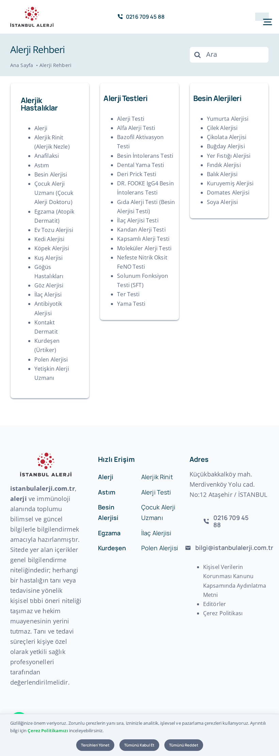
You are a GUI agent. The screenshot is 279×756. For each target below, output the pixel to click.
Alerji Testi (130, 118)
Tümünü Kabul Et (139, 744)
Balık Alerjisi (222, 174)
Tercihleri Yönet (95, 744)
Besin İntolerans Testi (145, 155)
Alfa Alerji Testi (136, 128)
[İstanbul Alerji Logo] (32, 9)
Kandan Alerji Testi (141, 229)
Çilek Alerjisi (222, 128)
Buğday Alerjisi (226, 146)
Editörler (214, 604)
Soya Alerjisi (222, 202)
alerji (18, 498)
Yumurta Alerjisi (227, 118)
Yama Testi (131, 303)
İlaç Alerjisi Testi (137, 220)
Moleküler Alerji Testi (144, 248)
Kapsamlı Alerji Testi (143, 238)
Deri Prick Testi (136, 174)
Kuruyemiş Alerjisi (230, 183)
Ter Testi (128, 294)
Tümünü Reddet (183, 744)
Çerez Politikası (223, 613)
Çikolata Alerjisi (226, 137)
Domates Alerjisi (228, 192)
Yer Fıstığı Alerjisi (229, 155)
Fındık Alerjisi (224, 165)
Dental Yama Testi (140, 165)
